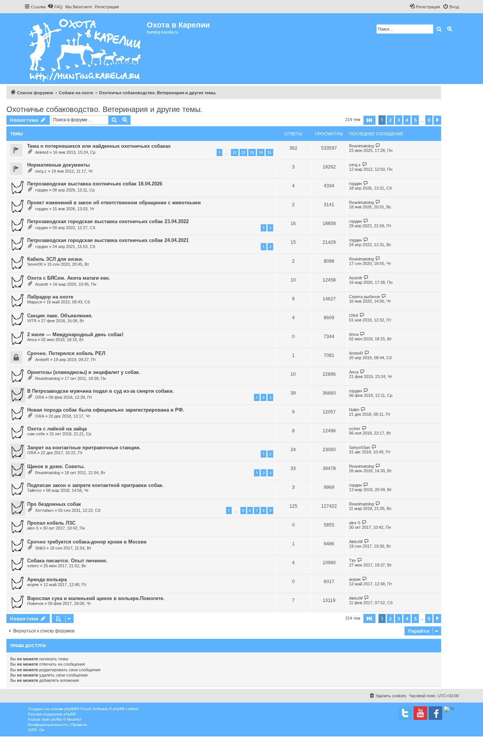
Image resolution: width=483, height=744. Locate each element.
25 (269, 152)
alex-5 (32, 528)
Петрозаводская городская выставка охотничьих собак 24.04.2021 (108, 240)
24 (261, 152)
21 (235, 152)
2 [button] (390, 119)
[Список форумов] (85, 48)
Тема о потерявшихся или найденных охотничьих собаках (99, 146)
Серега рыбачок (364, 296)
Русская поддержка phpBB (52, 714)
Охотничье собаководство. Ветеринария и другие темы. (104, 109)
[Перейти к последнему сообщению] (378, 145)
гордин (41, 190)
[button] (369, 120)
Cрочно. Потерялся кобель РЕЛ (66, 353)
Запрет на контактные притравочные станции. (84, 447)
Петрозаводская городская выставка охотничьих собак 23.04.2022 (108, 221)
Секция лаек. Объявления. (60, 315)
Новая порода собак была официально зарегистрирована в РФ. (105, 410)
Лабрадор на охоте (50, 297)
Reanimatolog (361, 146)
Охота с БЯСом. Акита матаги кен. (68, 278)
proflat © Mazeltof (66, 719)
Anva (32, 339)
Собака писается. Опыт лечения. (67, 560)
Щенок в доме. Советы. (56, 466)
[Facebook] (435, 713)
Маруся (34, 302)
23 (252, 152)
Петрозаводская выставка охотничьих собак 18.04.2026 (94, 184)
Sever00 (35, 264)
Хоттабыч (44, 510)
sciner (354, 428)
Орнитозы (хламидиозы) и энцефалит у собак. (83, 372)
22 (243, 152)
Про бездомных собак (54, 504)
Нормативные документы (58, 165)
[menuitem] (55, 6)
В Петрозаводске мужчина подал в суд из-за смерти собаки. (100, 391)
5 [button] (415, 119)
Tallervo (34, 490)
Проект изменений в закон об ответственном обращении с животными (114, 202)
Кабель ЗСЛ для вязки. (55, 259)
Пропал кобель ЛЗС (51, 523)
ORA (353, 315)
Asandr (41, 284)
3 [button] (398, 119)
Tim (352, 560)
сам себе (36, 434)
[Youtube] (420, 713)
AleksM (356, 541)
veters (33, 565)
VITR (32, 320)
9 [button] (429, 119)
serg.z (41, 171)
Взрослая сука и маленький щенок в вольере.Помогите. (96, 598)
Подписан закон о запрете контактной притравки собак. (95, 485)
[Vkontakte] (405, 713)
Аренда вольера (47, 579)
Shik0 (40, 548)
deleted (41, 152)
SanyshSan (359, 447)
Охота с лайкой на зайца (57, 429)
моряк (33, 584)
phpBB (71, 709)
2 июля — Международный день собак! (75, 334)
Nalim (354, 409)
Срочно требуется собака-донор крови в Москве (86, 542)
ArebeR (42, 359)
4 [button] (407, 119)
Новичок (35, 603)
